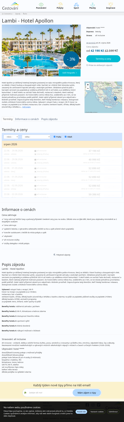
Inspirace (110, 8)
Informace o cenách (27, 119)
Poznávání (41, 8)
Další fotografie (68, 73)
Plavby (92, 8)
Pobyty (60, 8)
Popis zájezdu (49, 119)
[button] (115, 98)
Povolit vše (81, 411)
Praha (58, 137)
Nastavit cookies (97, 411)
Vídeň (69, 137)
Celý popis (26, 107)
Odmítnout (113, 411)
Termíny (8, 119)
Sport (76, 8)
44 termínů (91, 43)
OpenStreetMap (89, 112)
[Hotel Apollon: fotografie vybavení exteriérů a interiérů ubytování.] (41, 47)
